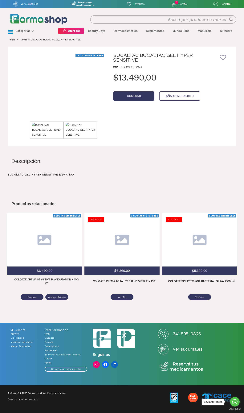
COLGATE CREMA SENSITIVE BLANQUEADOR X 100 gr (46, 281)
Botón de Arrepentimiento (65, 369)
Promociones (52, 346)
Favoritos (139, 3)
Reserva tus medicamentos (181, 366)
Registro (226, 3)
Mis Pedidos (17, 338)
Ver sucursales (29, 3)
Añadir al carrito (179, 96)
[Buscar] (231, 19)
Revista (49, 342)
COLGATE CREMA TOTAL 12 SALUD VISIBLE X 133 (124, 281)
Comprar (133, 96)
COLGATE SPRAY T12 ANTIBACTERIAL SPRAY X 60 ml (201, 281)
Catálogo (50, 338)
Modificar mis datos (21, 342)
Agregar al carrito (72, 234)
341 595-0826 (187, 334)
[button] (225, 60)
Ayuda (48, 362)
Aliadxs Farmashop (20, 346)
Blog (47, 333)
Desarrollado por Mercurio (23, 399)
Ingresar (14, 333)
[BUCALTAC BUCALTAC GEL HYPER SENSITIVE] (63, 85)
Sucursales (51, 350)
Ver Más (122, 297)
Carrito (181, 3)
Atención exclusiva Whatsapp (82, 4)
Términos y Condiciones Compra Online (62, 356)
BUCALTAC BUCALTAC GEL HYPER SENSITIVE (55, 39)
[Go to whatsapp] (235, 402)
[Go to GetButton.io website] (235, 409)
